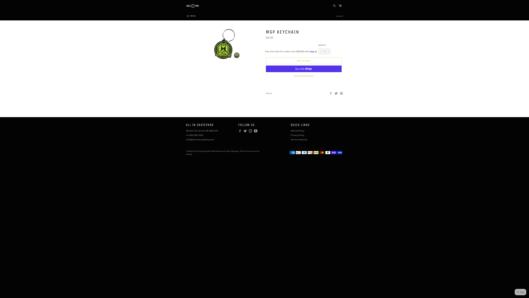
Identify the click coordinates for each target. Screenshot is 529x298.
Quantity (322, 45)
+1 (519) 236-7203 (194, 135)
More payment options (304, 75)
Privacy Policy (297, 135)
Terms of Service (299, 139)
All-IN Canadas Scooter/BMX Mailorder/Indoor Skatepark (215, 151)
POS (241, 151)
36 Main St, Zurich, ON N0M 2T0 (202, 130)
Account (339, 16)
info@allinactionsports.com (200, 139)
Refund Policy (297, 130)
